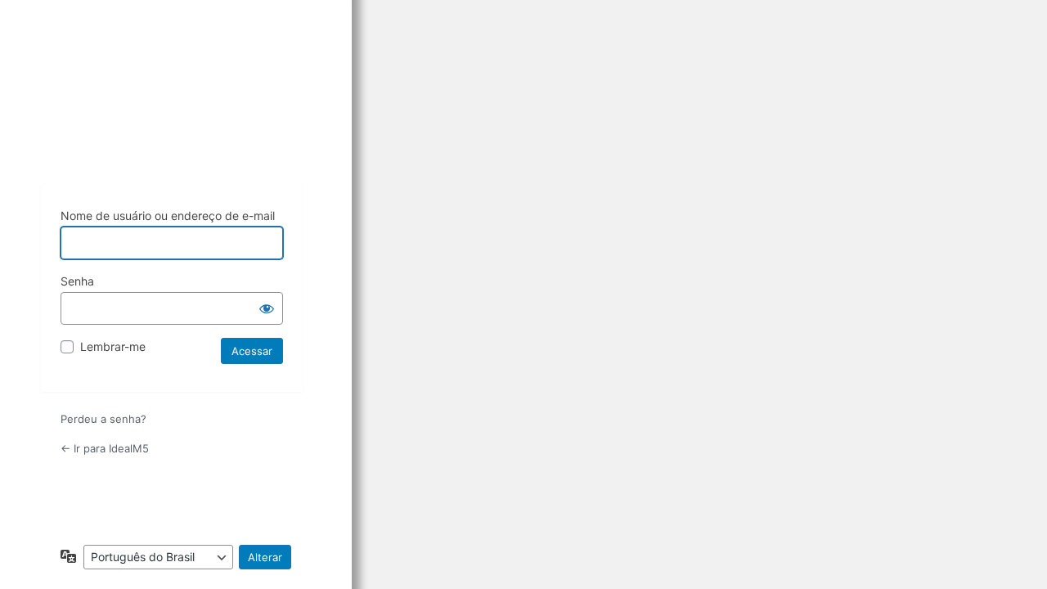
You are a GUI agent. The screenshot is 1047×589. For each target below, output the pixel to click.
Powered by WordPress (172, 124)
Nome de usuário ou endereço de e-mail (168, 216)
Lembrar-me (113, 346)
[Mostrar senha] (266, 308)
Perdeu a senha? (103, 418)
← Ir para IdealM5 (105, 448)
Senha (77, 281)
